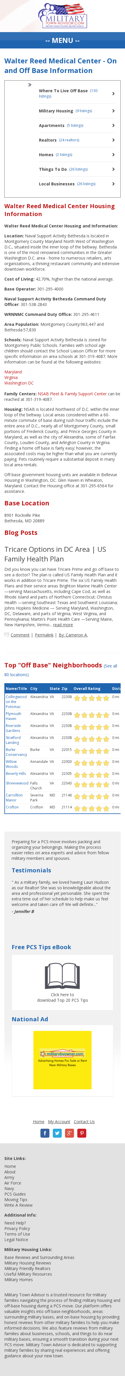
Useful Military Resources (28, 1274)
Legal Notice (16, 1239)
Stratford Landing (13, 740)
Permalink (44, 635)
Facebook (45, 1133)
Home (38, 1121)
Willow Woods (12, 764)
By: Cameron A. (73, 635)
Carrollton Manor (14, 798)
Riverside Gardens (13, 728)
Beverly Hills (16, 773)
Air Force (12, 1183)
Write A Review (18, 1205)
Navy (9, 1188)
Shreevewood (17, 783)
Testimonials (31, 870)
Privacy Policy (17, 1228)
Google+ (69, 1133)
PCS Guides (15, 1194)
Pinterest (81, 1133)
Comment (20, 635)
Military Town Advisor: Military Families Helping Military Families (63, 16)
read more (63, 624)
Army (9, 1177)
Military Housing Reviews (27, 1263)
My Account (59, 1121)
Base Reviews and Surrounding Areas (39, 1257)
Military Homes (18, 1279)
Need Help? (15, 1223)
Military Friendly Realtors (27, 1268)
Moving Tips (15, 1199)
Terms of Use (17, 1234)
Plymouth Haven (13, 716)
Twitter (57, 1133)
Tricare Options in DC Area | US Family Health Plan (55, 553)
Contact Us (84, 1121)
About (10, 1172)
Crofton (12, 807)
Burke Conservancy (16, 752)
